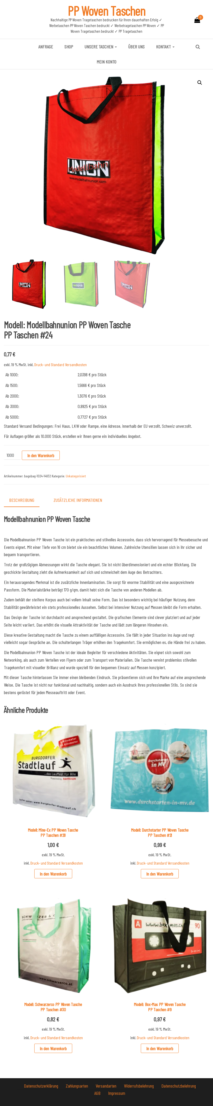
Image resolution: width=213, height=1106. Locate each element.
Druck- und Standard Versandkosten (60, 364)
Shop (68, 46)
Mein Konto (106, 61)
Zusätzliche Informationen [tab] (78, 500)
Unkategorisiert (76, 476)
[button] (199, 82)
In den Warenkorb (40, 455)
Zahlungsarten (77, 1086)
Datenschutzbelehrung (178, 1086)
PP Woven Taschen (106, 10)
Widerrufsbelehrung (139, 1086)
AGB (98, 1093)
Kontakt (164, 46)
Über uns (136, 46)
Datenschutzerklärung (41, 1086)
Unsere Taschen (99, 46)
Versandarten (106, 1086)
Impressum (116, 1093)
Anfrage (45, 46)
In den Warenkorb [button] (53, 874)
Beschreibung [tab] (21, 500)
